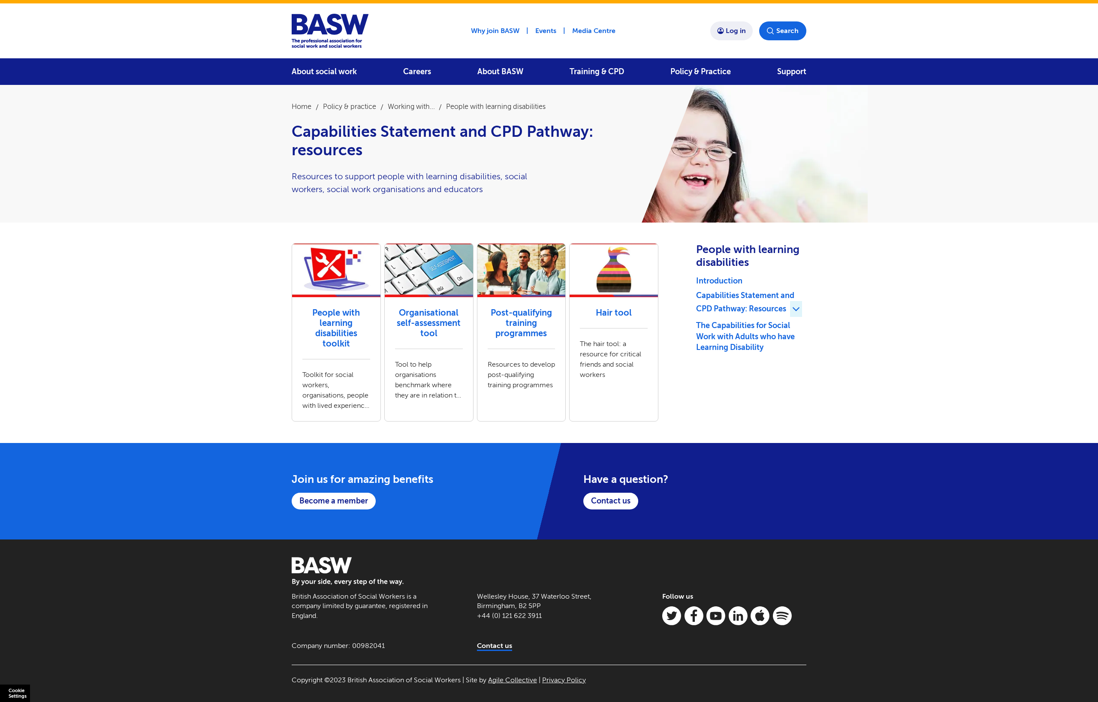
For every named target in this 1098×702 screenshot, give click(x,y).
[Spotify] (782, 615)
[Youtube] (715, 615)
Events (545, 31)
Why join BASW (495, 31)
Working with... (411, 106)
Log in (736, 31)
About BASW (500, 71)
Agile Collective (512, 680)
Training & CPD (597, 71)
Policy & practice (349, 106)
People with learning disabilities (496, 106)
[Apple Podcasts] (760, 615)
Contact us (610, 501)
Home (301, 106)
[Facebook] (694, 615)
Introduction (719, 281)
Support (791, 71)
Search (787, 31)
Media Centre (593, 31)
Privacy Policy (564, 680)
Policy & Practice (700, 71)
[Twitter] (671, 615)
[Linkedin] (738, 615)
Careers (417, 71)
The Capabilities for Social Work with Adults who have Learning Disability (745, 336)
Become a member (333, 501)
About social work (324, 71)
